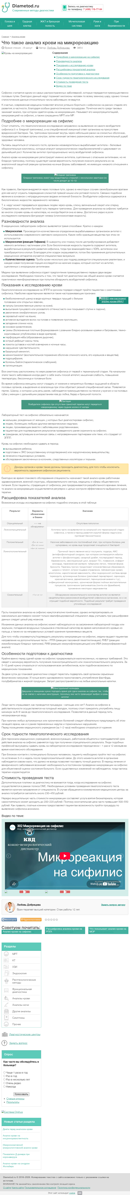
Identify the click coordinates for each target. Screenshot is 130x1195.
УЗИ (14, 967)
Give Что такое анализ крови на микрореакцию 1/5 (46, 919)
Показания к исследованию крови (74, 65)
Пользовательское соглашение (40, 1187)
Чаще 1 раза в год (17, 1072)
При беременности (116, 23)
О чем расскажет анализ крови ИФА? (114, 300)
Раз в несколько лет (18, 1079)
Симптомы (18, 1017)
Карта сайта (18, 1187)
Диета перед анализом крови (18, 1129)
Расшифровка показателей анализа (75, 69)
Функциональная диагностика (22, 990)
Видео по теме (64, 86)
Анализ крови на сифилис (17, 931)
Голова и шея (10, 23)
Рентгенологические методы (24, 981)
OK (79, 1193)
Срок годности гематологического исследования (82, 77)
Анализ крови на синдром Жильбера (16, 1165)
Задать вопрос (18, 1043)
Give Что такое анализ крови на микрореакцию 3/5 (51, 919)
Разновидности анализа (69, 61)
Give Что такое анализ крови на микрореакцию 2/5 (48, 919)
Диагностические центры (24, 1034)
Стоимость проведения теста (72, 82)
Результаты (12, 1102)
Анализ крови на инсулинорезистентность (15, 1137)
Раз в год (11, 1076)
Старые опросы (15, 1098)
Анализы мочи (20, 1005)
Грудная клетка (27, 23)
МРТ (14, 954)
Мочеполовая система (77, 23)
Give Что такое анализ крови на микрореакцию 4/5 (54, 919)
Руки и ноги (97, 23)
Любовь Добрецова (58, 47)
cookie (72, 1193)
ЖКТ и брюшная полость (50, 23)
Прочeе (16, 1024)
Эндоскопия (19, 973)
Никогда (11, 1086)
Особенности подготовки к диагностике (77, 73)
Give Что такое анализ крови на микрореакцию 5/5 (56, 919)
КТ (13, 960)
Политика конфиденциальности (74, 1187)
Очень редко (13, 1083)
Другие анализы (21, 1011)
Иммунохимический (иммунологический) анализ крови (20, 1146)
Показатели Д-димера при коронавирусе (16, 1155)
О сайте (7, 1187)
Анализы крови (21, 998)
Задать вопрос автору (113, 904)
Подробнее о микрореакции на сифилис (78, 57)
